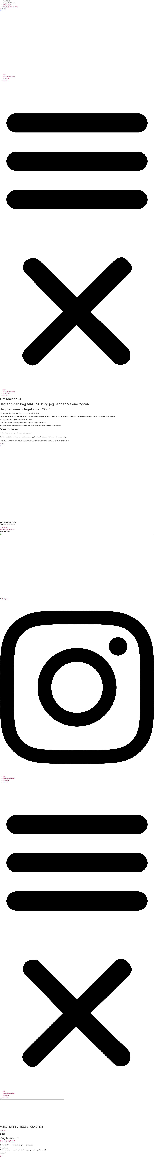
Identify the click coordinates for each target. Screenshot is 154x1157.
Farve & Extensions (9, 76)
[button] (77, 235)
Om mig (5, 80)
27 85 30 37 (3, 527)
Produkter (6, 78)
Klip (4, 75)
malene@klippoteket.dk (7, 529)
